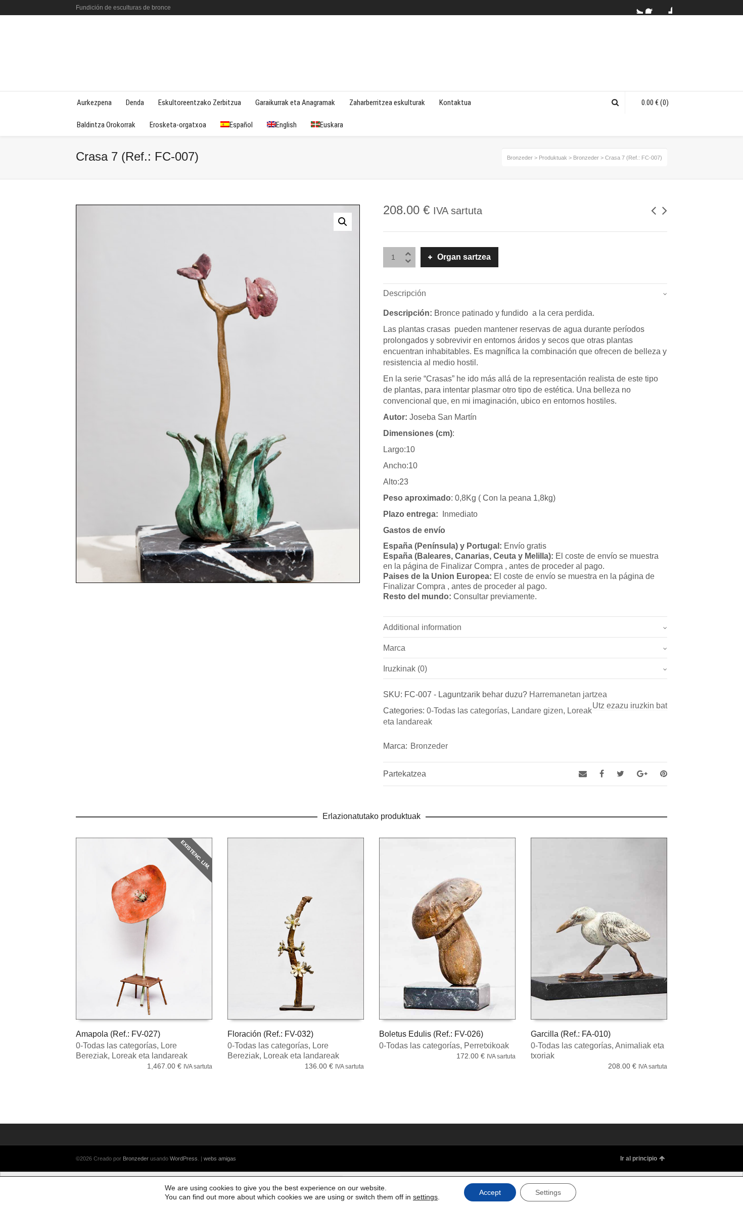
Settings (548, 1192)
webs (210, 1158)
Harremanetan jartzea (568, 694)
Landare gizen (537, 710)
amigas (227, 1158)
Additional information (422, 627)
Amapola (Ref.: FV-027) (118, 1034)
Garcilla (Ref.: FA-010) (571, 1034)
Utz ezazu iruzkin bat (629, 705)
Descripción (404, 293)
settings (425, 1197)
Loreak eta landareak (150, 1055)
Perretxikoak (486, 1045)
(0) (655, 102)
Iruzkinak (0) (405, 668)
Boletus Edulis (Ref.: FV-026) (431, 1034)
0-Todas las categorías (467, 710)
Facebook (651, 8)
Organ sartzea (464, 257)
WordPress (184, 1158)
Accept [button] (490, 1192)
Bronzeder (429, 746)
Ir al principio (638, 1158)
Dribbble (666, 8)
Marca (394, 648)
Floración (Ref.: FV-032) (270, 1034)
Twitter (637, 8)
